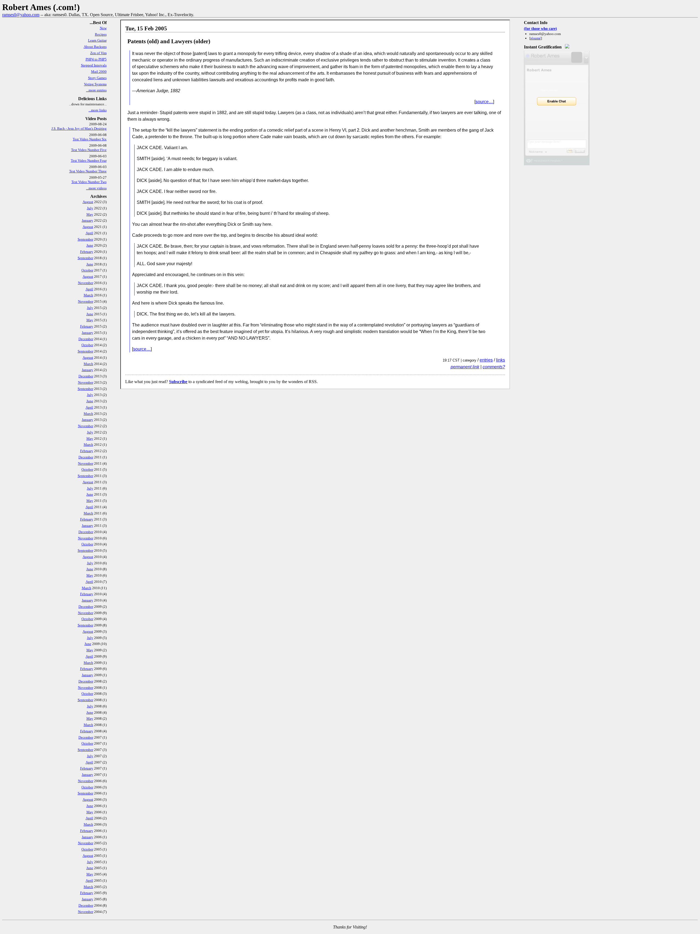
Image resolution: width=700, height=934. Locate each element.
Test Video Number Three (88, 171)
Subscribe (178, 381)
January (87, 220)
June (89, 245)
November (85, 283)
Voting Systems (95, 84)
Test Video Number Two (89, 182)
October (87, 270)
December (85, 339)
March (88, 295)
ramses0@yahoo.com (20, 14)
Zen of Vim (98, 53)
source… (484, 101)
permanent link (465, 367)
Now (103, 28)
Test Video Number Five (89, 150)
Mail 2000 (99, 72)
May (89, 214)
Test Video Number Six (90, 139)
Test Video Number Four (89, 160)
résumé (535, 38)
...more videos (96, 188)
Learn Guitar (97, 40)
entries (486, 360)
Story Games (97, 78)
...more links (98, 110)
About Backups (95, 47)
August (88, 202)
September (85, 239)
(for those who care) (540, 28)
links (500, 360)
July (90, 208)
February (86, 252)
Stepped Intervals (94, 65)
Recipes (101, 34)
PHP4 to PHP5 (96, 59)
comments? (494, 367)
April (89, 233)
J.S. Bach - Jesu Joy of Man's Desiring (79, 128)
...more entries (96, 90)
